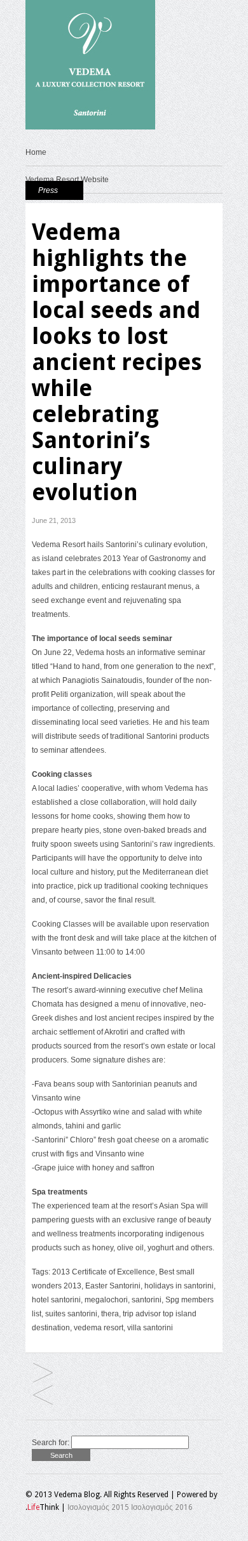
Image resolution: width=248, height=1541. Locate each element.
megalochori (106, 1299)
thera (110, 1313)
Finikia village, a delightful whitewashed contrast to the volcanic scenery (43, 1374)
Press (48, 190)
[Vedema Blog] (90, 126)
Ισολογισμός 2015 (98, 1507)
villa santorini (150, 1327)
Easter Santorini (113, 1285)
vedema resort (98, 1327)
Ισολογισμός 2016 (162, 1507)
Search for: (50, 1442)
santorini (147, 1299)
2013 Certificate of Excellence (103, 1271)
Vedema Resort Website (67, 179)
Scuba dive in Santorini (43, 1396)
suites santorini (71, 1313)
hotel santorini (56, 1299)
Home (35, 152)
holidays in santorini (179, 1285)
